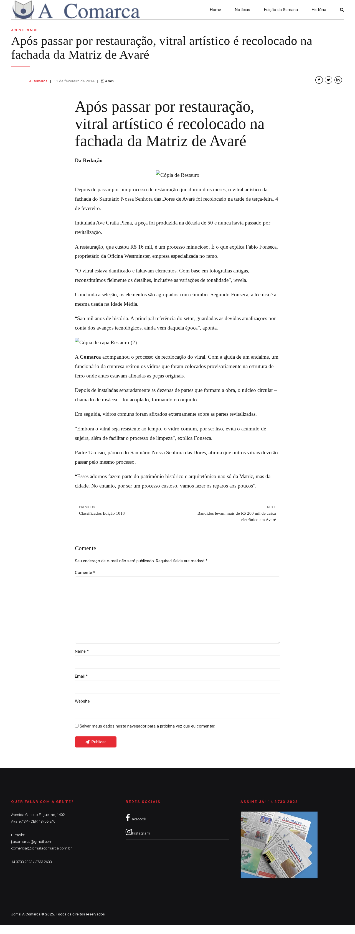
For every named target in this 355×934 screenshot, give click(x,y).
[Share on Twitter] (328, 80)
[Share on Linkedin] (338, 80)
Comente (85, 572)
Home (215, 9)
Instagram (141, 833)
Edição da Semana (281, 9)
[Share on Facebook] (319, 80)
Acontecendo (24, 30)
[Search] (342, 9)
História (319, 9)
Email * (81, 676)
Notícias (242, 9)
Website (82, 701)
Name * (82, 651)
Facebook (138, 819)
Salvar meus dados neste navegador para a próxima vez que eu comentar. (147, 726)
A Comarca (38, 81)
